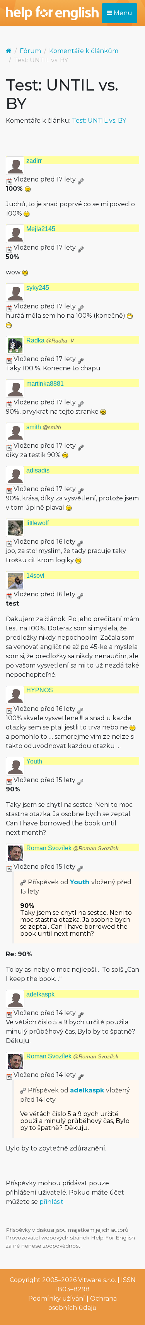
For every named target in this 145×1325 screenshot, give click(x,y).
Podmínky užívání (56, 1298)
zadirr (34, 160)
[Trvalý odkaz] (80, 179)
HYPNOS (39, 690)
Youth (34, 761)
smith (43, 427)
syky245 (37, 287)
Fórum (30, 51)
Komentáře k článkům (83, 51)
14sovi (35, 575)
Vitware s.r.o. (97, 1280)
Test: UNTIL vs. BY (99, 120)
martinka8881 (45, 383)
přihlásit (51, 1201)
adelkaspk (40, 994)
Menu (122, 13)
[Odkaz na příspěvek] (23, 882)
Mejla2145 (40, 229)
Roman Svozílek (72, 848)
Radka (50, 340)
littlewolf (37, 523)
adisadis (37, 470)
